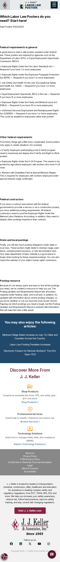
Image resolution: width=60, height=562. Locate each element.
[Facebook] (11, 544)
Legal (30, 465)
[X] (30, 544)
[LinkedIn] (20, 544)
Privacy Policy (30, 456)
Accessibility (30, 471)
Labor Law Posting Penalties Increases (30, 344)
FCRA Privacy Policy (30, 459)
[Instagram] (48, 544)
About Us (30, 453)
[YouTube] (39, 544)
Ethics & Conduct (30, 468)
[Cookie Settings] (4, 557)
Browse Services (30, 421)
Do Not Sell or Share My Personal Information (30, 462)
